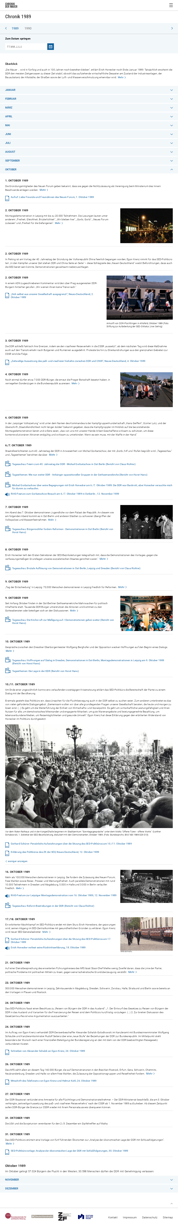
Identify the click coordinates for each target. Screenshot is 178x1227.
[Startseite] (11, 5)
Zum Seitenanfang (171, 1203)
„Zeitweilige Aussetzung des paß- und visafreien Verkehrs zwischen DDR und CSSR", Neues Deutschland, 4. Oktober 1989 (78, 361)
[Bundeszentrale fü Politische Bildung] (18, 1216)
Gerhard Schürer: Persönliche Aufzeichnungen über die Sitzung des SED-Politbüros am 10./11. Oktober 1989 (71, 843)
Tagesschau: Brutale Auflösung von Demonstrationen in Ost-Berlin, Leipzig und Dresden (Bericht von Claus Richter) (76, 568)
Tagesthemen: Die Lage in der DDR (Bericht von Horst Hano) (45, 671)
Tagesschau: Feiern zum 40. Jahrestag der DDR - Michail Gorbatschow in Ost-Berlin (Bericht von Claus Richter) (74, 464)
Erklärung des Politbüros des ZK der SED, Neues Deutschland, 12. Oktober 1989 (55, 852)
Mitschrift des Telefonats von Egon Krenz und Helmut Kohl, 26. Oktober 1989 (54, 1080)
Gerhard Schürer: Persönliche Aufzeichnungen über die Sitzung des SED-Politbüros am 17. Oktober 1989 (61, 940)
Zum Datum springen (17, 38)
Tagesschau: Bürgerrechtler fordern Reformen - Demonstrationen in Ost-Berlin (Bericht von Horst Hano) (62, 531)
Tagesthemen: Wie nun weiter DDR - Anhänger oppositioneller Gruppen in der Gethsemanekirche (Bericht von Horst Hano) (79, 474)
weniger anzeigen (17, 861)
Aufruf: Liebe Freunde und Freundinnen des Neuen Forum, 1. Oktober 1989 (52, 197)
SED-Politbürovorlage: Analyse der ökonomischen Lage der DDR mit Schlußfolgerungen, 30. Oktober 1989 (69, 1150)
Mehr (121, 77)
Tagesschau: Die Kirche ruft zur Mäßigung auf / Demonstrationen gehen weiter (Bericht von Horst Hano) (63, 621)
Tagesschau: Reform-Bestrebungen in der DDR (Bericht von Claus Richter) (53, 905)
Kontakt (113, 1217)
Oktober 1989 (15, 1166)
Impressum (130, 1217)
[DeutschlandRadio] (44, 1216)
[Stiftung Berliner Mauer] (88, 1216)
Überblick (11, 64)
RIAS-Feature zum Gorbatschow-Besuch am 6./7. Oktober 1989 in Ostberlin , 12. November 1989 (65, 493)
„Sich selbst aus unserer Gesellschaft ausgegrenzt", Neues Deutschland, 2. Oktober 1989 (52, 296)
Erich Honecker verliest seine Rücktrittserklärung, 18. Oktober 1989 (48, 947)
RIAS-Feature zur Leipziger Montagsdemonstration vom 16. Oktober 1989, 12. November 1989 (63, 895)
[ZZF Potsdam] (67, 1216)
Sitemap (168, 1217)
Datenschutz (149, 1217)
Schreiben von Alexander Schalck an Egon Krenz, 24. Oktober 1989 (48, 1051)
